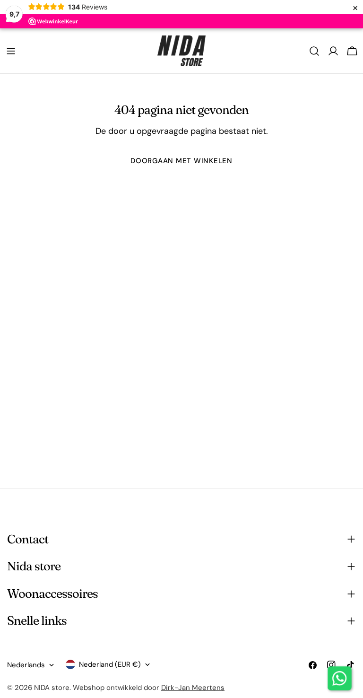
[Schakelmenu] (10, 51)
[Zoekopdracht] (314, 51)
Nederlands (26, 665)
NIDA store (51, 687)
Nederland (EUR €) (110, 664)
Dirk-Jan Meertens (193, 687)
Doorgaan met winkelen (181, 161)
